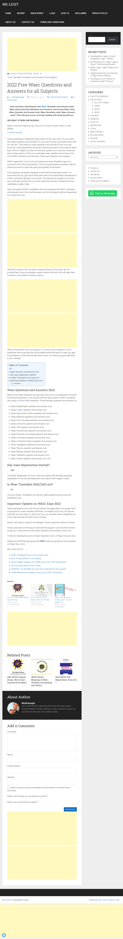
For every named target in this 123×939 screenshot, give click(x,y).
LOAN (52, 13)
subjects (40, 275)
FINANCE (94, 116)
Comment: (12, 732)
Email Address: (13, 766)
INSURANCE (95, 125)
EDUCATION (56, 97)
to (41, 350)
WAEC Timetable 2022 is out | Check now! (29, 555)
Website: (11, 777)
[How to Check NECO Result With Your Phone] (41, 590)
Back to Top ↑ (114, 900)
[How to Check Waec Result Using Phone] (18, 590)
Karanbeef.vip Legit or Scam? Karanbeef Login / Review (103, 57)
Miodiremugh (18, 97)
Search (91, 35)
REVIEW (21, 13)
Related (17, 383)
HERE (42, 541)
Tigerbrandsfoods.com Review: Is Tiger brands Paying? (104, 74)
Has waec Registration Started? (23, 375)
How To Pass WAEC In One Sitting (26, 558)
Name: (10, 755)
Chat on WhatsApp (105, 193)
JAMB (96, 106)
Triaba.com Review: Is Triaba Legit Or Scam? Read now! (63, 599)
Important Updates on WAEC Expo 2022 (26, 381)
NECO (97, 109)
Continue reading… (15, 132)
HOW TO (65, 13)
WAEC (65, 97)
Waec (44, 106)
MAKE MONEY (37, 13)
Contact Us (28, 22)
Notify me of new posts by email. (22, 802)
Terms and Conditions (52, 22)
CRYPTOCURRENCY (99, 96)
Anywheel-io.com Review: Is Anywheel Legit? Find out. (102, 80)
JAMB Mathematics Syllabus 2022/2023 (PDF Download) (36, 572)
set (18, 400)
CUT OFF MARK (101, 103)
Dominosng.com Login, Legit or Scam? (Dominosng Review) (104, 63)
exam (33, 153)
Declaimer (80, 13)
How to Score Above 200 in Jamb (26, 565)
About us (10, 22)
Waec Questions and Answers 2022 (24, 372)
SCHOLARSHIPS (97, 141)
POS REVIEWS (96, 135)
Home (8, 13)
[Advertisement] (42, 54)
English (19, 410)
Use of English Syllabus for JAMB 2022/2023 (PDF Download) (38, 562)
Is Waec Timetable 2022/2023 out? (24, 378)
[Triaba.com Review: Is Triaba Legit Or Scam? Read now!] (65, 590)
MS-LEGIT (10, 4)
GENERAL (94, 119)
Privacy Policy (100, 13)
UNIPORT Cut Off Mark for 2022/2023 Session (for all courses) (38, 569)
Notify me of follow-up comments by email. (26, 796)
